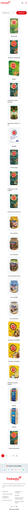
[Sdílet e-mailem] (19, 469)
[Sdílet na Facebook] (8, 469)
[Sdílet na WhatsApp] (23, 469)
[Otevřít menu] (26, 3)
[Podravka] (5, 3)
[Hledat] (22, 3)
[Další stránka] (16, 455)
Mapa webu (5, 491)
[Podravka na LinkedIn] (11, 506)
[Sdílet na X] (12, 469)
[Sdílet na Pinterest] (15, 469)
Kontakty (17, 495)
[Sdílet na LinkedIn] (4, 469)
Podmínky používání (7, 494)
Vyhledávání (21, 12)
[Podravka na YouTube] (16, 506)
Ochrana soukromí (7, 500)
